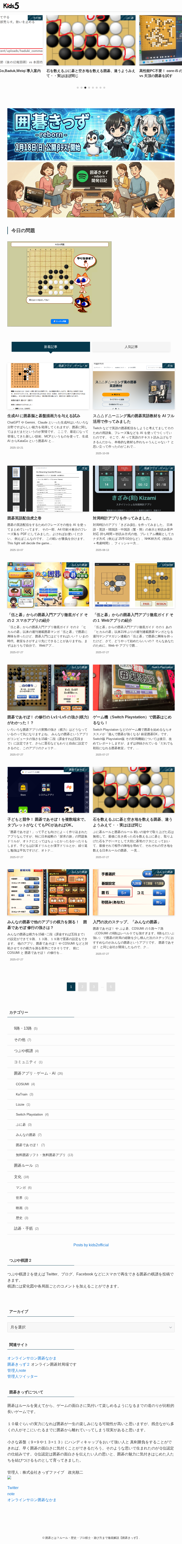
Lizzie (23, 1104)
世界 (22, 1198)
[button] (78, 88)
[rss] (102, 1532)
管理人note (16, 1370)
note (11, 1494)
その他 (22, 1040)
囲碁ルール (26, 1165)
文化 (21, 1177)
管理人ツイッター (22, 1376)
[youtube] (97, 1532)
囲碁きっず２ (18, 1364)
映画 (22, 1208)
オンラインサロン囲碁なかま (32, 1358)
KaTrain (24, 1094)
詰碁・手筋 (26, 1228)
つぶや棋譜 (26, 1051)
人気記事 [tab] (131, 347)
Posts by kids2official (91, 1245)
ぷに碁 (24, 1124)
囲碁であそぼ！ (30, 1145)
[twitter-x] (85, 1532)
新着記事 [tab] (50, 347)
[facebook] (79, 1532)
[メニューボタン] (176, 5)
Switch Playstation (32, 1114)
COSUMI (25, 1084)
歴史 (22, 1218)
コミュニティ (28, 1062)
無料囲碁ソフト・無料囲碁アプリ (44, 1155)
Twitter (12, 1488)
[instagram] (91, 1532)
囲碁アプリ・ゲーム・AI (38, 1073)
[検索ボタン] (165, 5)
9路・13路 (25, 1028)
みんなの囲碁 (28, 1135)
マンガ (24, 1187)
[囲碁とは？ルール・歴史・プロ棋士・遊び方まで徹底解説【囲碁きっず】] (11, 5)
